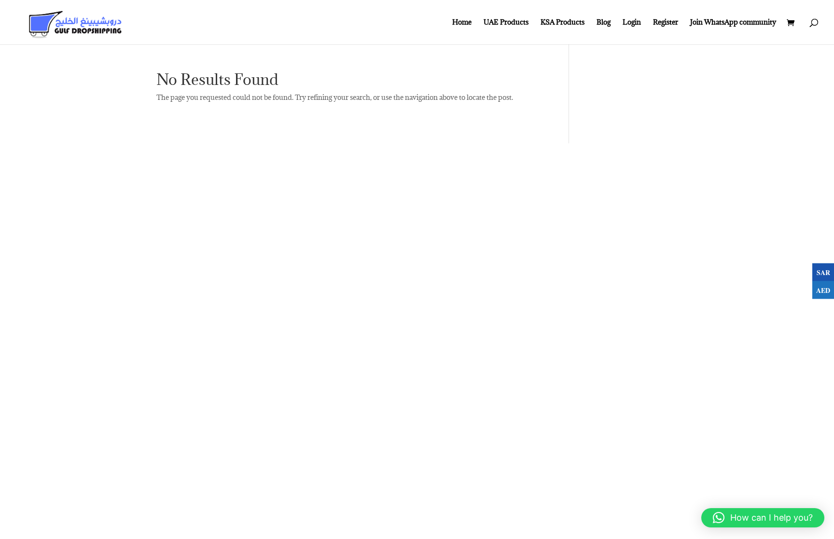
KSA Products (562, 23)
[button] (762, 517)
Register (665, 23)
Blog (604, 23)
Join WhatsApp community (733, 23)
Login (632, 23)
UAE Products (506, 23)
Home (462, 23)
